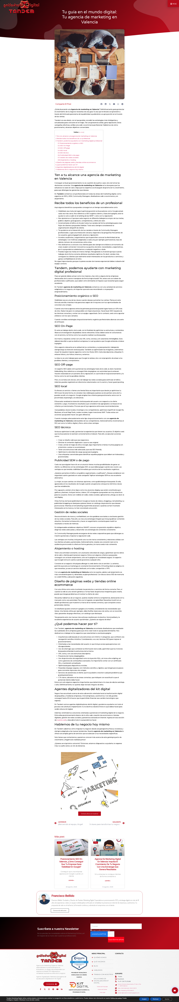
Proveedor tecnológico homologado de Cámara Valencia (79, 975)
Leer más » (71, 880)
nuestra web (61, 720)
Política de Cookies (102, 989)
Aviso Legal (102, 992)
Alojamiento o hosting (67, 160)
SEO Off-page (64, 148)
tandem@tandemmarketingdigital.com (128, 993)
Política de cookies (116, 998)
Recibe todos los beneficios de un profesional (73, 138)
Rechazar (155, 999)
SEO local (62, 150)
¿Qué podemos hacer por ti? (67, 165)
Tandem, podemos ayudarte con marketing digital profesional (79, 141)
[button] (101, 104)
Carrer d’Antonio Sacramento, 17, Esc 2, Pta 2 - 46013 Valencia (129, 985)
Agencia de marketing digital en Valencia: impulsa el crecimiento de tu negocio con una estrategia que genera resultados (108, 864)
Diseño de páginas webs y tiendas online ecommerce (76, 162)
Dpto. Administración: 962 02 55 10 (127, 988)
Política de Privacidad (102, 986)
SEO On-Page (64, 145)
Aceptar (144, 999)
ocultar (81, 132)
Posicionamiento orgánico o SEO (70, 143)
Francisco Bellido (63, 896)
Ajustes (167, 999)
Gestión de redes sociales (68, 157)
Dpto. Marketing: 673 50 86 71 (126, 990)
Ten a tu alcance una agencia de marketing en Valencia (76, 136)
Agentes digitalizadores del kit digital (70, 167)
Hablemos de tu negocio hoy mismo (69, 169)
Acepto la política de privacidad (101, 930)
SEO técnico (63, 153)
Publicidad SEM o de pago (68, 155)
